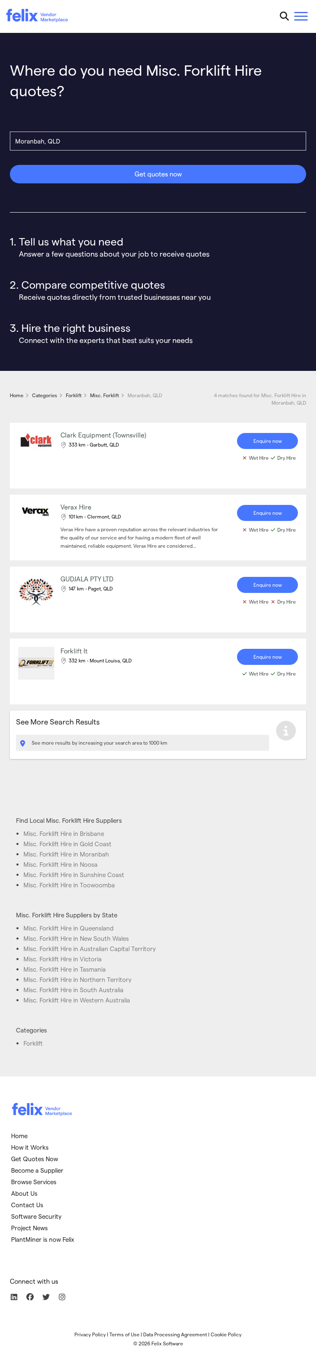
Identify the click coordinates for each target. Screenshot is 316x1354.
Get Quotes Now (34, 1158)
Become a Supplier (37, 1170)
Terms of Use (124, 1334)
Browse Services (33, 1181)
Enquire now (267, 441)
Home (19, 1135)
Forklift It (74, 651)
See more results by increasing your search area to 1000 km (98, 742)
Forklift (33, 1043)
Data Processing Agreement (175, 1334)
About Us (24, 1193)
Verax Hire (75, 507)
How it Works (30, 1147)
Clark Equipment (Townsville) (103, 435)
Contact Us (27, 1204)
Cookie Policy (226, 1334)
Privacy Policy (90, 1334)
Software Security (36, 1216)
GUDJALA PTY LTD (87, 579)
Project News (29, 1227)
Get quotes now (158, 174)
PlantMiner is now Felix (42, 1239)
